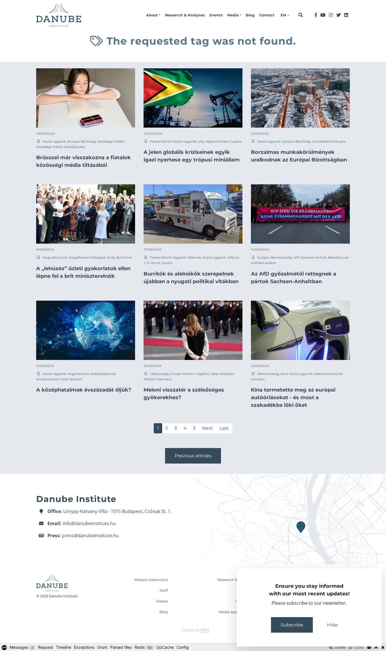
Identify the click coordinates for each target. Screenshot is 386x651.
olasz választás (222, 374)
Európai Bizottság (82, 141)
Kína (284, 374)
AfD (297, 257)
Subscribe (292, 625)
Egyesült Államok (187, 257)
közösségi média (110, 141)
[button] (153, 15)
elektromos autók (328, 374)
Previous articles (193, 455)
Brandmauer (338, 257)
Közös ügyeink (54, 141)
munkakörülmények (329, 141)
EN (284, 15)
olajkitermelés (216, 141)
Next (207, 428)
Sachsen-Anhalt (314, 257)
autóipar (258, 379)
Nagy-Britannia (55, 257)
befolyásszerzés (103, 374)
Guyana (235, 141)
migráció (202, 374)
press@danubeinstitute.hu (90, 535)
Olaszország (159, 374)
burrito (167, 263)
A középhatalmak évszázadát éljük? (83, 390)
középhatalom (48, 379)
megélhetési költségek (87, 257)
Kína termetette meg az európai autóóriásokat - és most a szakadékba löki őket (293, 397)
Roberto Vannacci (158, 379)
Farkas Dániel (161, 141)
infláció (233, 257)
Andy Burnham (119, 257)
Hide (332, 625)
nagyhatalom (79, 374)
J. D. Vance (152, 263)
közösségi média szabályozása (60, 147)
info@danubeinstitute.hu (89, 523)
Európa (263, 257)
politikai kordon (263, 263)
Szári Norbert (71, 379)
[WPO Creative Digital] (193, 630)
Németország (281, 257)
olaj (201, 141)
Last (224, 428)
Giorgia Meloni (182, 374)
